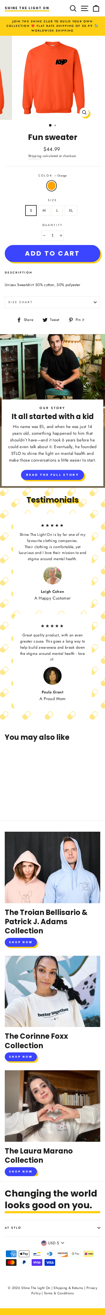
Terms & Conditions (59, 1293)
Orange (51, 186)
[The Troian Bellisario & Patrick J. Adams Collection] (52, 867)
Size (52, 200)
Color (52, 175)
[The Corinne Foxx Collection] (52, 991)
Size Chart (20, 302)
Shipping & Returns (68, 1287)
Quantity (52, 225)
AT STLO (13, 1228)
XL (71, 210)
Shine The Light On (27, 8)
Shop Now (21, 942)
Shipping (35, 156)
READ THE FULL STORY (52, 474)
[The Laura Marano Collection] (52, 1106)
